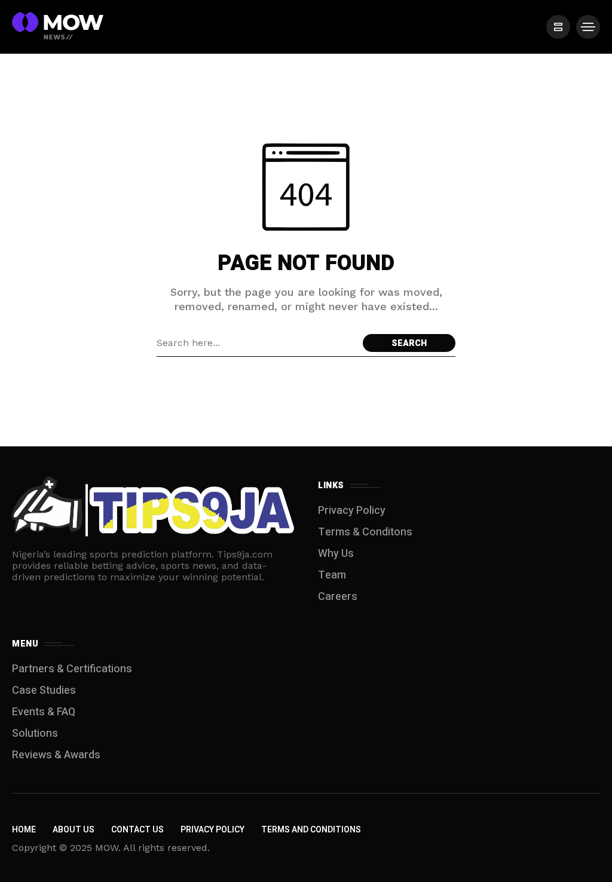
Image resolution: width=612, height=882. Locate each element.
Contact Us (137, 829)
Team (332, 575)
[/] (558, 27)
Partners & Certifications (72, 669)
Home (24, 829)
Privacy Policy (351, 511)
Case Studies (44, 690)
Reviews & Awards (56, 755)
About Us (73, 829)
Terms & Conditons (365, 532)
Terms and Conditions (311, 829)
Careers (337, 597)
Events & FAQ (43, 712)
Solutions (35, 733)
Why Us (336, 554)
